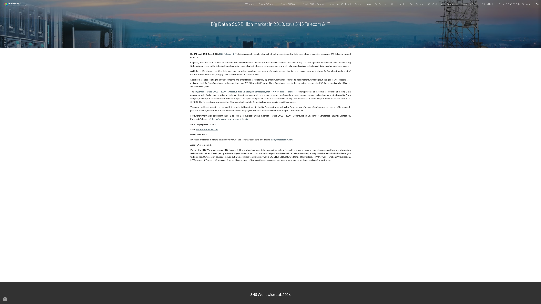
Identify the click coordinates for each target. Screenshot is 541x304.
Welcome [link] (250, 4)
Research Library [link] (363, 4)
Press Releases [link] (417, 4)
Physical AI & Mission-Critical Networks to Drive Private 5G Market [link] (478, 4)
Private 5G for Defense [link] (313, 4)
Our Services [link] (381, 4)
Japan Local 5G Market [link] (340, 4)
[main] (270, 24)
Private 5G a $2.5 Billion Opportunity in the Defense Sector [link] (516, 4)
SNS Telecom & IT (227, 54)
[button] (537, 4)
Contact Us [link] (452, 4)
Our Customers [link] (435, 4)
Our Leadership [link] (398, 4)
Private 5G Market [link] (268, 4)
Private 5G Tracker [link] (289, 4)
